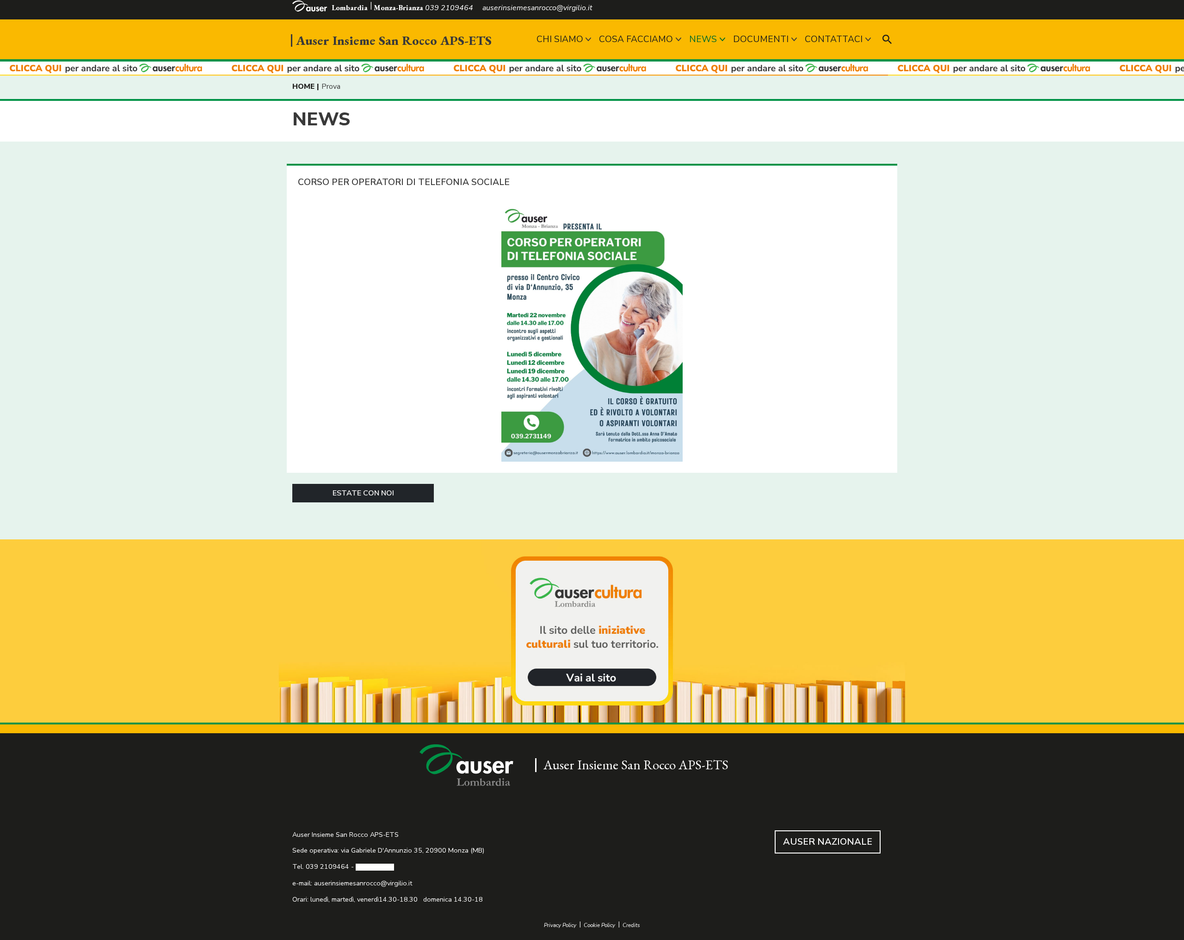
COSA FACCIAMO (636, 39)
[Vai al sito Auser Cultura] (592, 631)
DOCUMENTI (761, 39)
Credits (631, 925)
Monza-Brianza (398, 7)
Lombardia (350, 7)
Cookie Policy (599, 925)
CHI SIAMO (559, 39)
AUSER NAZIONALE (827, 841)
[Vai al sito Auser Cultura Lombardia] (592, 69)
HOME (303, 86)
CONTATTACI (834, 39)
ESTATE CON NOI (363, 493)
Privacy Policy (560, 925)
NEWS (703, 39)
